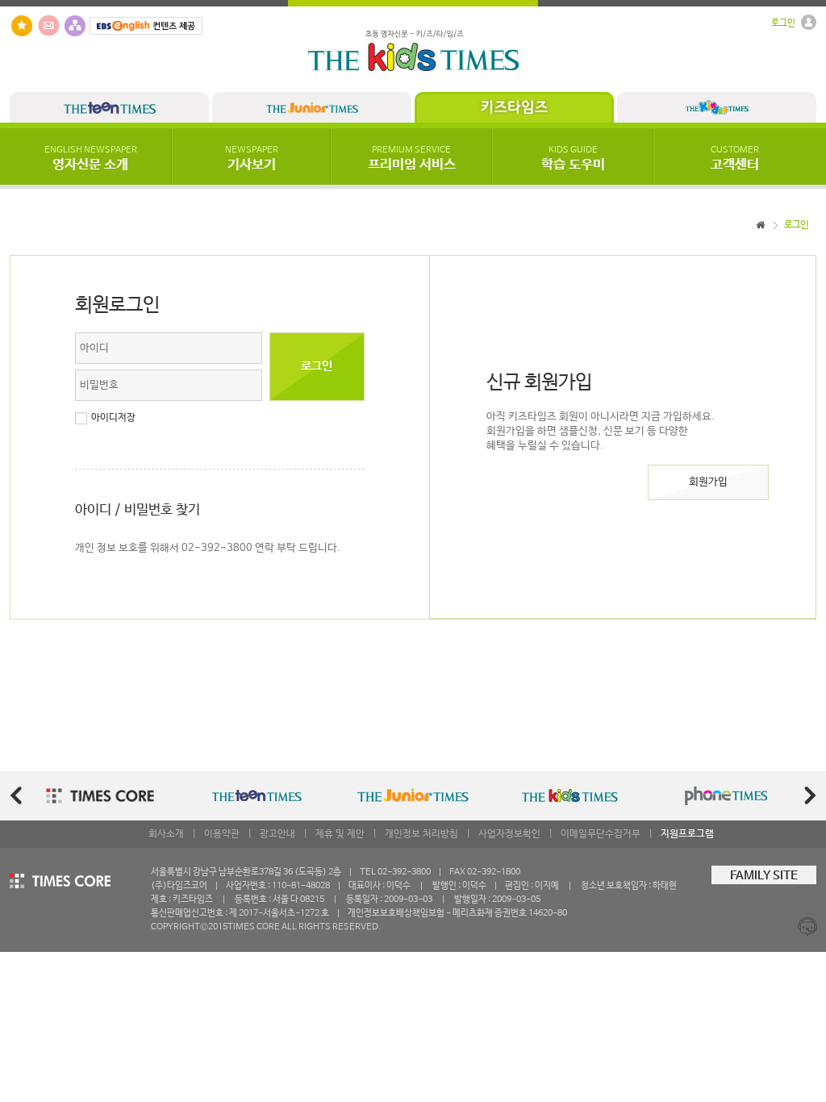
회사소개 (166, 834)
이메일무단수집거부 (600, 834)
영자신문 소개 (90, 159)
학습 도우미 (573, 159)
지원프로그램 (687, 834)
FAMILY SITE (764, 876)
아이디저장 (113, 418)
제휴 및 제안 (340, 834)
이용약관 (222, 834)
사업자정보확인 (509, 834)
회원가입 (708, 482)
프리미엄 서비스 (412, 159)
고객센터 (735, 159)
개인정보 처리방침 (421, 834)
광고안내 (277, 834)
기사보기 (251, 159)
